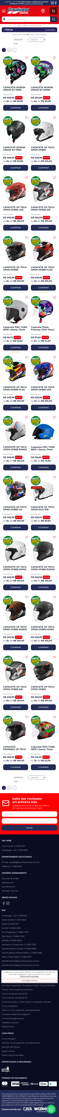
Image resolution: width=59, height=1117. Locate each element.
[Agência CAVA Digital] (27, 1109)
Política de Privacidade (29, 976)
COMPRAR (15, 108)
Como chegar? (9, 1038)
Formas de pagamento (13, 1018)
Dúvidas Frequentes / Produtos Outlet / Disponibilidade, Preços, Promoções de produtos (29, 987)
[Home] (22, 11)
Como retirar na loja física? (14, 998)
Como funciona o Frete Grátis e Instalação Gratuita (26, 1002)
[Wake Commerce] (40, 1109)
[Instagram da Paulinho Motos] (52, 2)
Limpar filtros (50, 30)
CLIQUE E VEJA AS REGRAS (33, 4)
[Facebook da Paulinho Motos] (55, 2)
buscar (53, 19)
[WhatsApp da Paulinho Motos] (51, 1109)
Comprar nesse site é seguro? (16, 1014)
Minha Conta (8, 1026)
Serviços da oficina (11, 1047)
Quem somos (8, 1051)
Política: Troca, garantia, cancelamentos (21, 1010)
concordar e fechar (29, 980)
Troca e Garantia (9, 1006)
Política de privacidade (13, 1055)
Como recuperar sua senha (14, 993)
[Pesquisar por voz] (4, 19)
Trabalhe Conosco (10, 1022)
